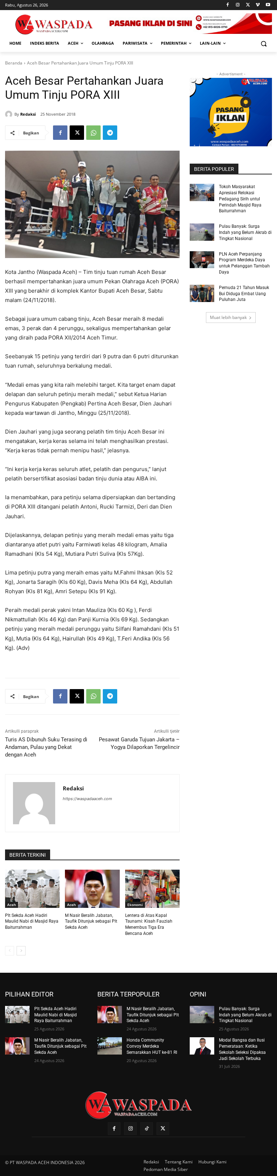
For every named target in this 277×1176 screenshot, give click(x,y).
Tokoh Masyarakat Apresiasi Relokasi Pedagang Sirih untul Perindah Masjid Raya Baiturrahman (240, 198)
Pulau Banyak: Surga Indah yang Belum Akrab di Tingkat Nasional (245, 232)
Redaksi (28, 114)
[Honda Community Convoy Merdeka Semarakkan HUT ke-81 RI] (109, 1046)
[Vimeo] (258, 5)
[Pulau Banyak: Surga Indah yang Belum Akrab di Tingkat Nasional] (202, 232)
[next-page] (21, 950)
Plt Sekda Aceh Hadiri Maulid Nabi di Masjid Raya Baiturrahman (31, 921)
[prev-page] (9, 950)
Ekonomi (135, 904)
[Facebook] (228, 5)
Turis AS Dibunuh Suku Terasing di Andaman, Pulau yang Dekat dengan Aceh (46, 747)
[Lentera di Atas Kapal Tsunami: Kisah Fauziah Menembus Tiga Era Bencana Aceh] (152, 889)
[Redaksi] (9, 114)
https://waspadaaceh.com (87, 798)
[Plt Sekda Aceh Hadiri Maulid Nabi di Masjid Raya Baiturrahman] (32, 889)
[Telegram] (110, 132)
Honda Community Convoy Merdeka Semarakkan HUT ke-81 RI (152, 1046)
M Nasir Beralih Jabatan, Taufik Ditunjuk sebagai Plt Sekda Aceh (91, 921)
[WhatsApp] (93, 132)
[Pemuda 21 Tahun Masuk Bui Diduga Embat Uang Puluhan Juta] (202, 293)
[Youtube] (268, 5)
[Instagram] (238, 5)
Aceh (11, 904)
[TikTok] (146, 1128)
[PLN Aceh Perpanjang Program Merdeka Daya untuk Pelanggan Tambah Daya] (202, 260)
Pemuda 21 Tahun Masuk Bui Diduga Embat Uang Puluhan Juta (244, 293)
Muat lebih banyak (228, 317)
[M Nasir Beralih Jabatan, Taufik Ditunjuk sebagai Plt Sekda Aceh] (92, 889)
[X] (248, 5)
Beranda (13, 63)
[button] (263, 43)
